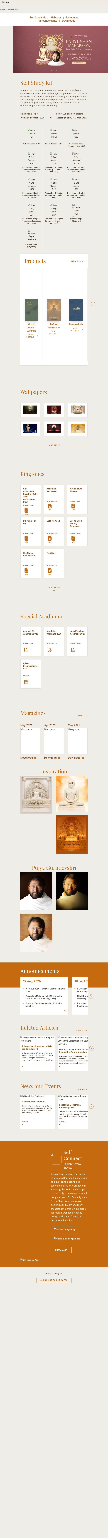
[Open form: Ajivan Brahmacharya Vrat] (26, 682)
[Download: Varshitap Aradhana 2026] (50, 649)
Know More (61, 1250)
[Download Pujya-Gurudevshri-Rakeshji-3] (48, 876)
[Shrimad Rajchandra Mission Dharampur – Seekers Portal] (54, 27)
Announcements (47, 20)
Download (26, 757)
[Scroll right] (91, 996)
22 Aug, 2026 (32, 981)
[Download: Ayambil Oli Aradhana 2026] (26, 649)
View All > (82, 716)
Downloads (68, 20)
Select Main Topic (29, 114)
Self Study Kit (38, 17)
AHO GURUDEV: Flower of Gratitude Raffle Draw (45, 990)
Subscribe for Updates (54, 1280)
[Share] (64, 1011)
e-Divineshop (50, 105)
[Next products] (93, 304)
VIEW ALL (76, 261)
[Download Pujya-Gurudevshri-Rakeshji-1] (48, 917)
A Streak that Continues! (34, 1101)
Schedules (72, 17)
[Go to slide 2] (54, 70)
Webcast (56, 17)
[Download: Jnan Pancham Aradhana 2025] (73, 649)
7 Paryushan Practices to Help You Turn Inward (37, 1047)
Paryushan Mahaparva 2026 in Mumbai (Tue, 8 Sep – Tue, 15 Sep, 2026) (44, 997)
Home (2, 10)
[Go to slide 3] (56, 70)
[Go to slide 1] (51, 70)
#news (25, 1121)
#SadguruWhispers (54, 1274)
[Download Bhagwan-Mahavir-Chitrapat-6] (83, 779)
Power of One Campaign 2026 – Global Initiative (44, 1004)
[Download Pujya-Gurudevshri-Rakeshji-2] (83, 876)
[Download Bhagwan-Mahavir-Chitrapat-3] (48, 779)
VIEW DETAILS (30, 336)
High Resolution (30, 410)
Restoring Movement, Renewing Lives (70, 1106)
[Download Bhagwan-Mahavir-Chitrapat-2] (83, 819)
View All (80, 1031)
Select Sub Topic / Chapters (69, 114)
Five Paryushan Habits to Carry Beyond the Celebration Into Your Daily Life (74, 1052)
